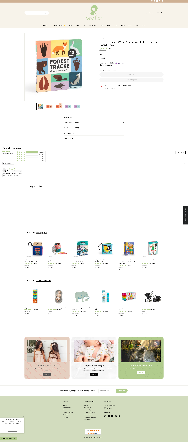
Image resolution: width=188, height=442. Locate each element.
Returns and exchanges (72, 128)
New (70, 25)
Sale (143, 25)
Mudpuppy (102, 50)
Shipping (101, 70)
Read (108, 25)
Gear (115, 25)
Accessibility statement (90, 417)
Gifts (130, 25)
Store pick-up (87, 407)
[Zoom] (59, 67)
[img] (11, 169)
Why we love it (69, 138)
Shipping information (71, 122)
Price (101, 54)
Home (123, 25)
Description (68, 117)
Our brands (66, 414)
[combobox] (36, 13)
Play (102, 25)
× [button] (23, 416)
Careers (65, 410)
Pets (137, 25)
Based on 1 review (7, 153)
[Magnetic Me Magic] (94, 351)
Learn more (12, 430)
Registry (45, 25)
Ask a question (69, 133)
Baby (77, 25)
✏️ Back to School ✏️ (58, 25)
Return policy (87, 410)
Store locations (67, 407)
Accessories (93, 25)
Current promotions (68, 412)
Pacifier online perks (89, 412)
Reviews (65, 417)
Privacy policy (87, 419)
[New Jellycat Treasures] (141, 351)
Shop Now (47, 374)
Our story (65, 405)
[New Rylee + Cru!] (47, 351)
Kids (84, 25)
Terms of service (88, 414)
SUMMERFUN (43, 280)
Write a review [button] (180, 152)
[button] (103, 48)
